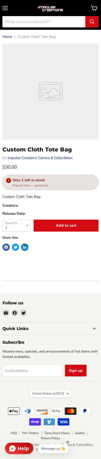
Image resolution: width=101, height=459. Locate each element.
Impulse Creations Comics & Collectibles (40, 157)
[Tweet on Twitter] (15, 247)
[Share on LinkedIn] (24, 247)
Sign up (76, 370)
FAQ (14, 433)
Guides (80, 433)
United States (48, 393)
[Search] (92, 21)
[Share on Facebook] (6, 247)
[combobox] (43, 21)
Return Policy (50, 438)
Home (7, 37)
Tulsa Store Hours (57, 433)
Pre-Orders (30, 433)
